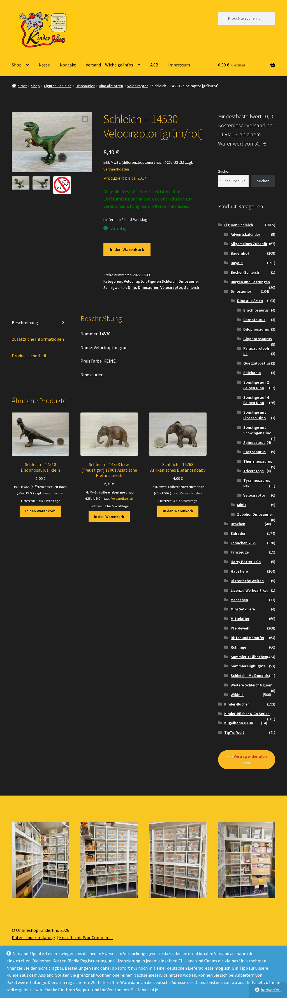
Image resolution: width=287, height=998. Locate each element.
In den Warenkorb (127, 249)
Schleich (191, 287)
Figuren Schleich (57, 85)
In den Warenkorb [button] (40, 510)
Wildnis (237, 694)
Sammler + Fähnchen (249, 656)
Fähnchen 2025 (243, 542)
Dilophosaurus (256, 329)
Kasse (44, 65)
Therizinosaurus (257, 461)
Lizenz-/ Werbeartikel (249, 590)
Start (22, 85)
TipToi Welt (234, 732)
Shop (17, 65)
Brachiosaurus (256, 310)
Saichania (252, 372)
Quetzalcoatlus (257, 363)
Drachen (238, 523)
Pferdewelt (240, 628)
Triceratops (253, 470)
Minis (241, 504)
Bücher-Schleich (245, 272)
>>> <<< (246, 759)
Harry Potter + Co (246, 561)
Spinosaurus (254, 442)
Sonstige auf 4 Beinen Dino (256, 400)
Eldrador (238, 533)
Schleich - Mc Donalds (250, 675)
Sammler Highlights (248, 666)
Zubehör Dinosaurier (255, 514)
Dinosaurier (85, 85)
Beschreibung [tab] (25, 322)
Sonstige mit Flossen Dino (254, 415)
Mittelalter (240, 618)
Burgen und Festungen (250, 281)
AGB (154, 65)
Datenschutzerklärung (33, 937)
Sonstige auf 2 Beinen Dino (256, 385)
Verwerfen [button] (271, 989)
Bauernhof (240, 253)
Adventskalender (245, 234)
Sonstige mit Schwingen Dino (257, 430)
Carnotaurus (254, 319)
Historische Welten (247, 580)
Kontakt (68, 65)
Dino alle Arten (111, 85)
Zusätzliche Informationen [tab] (38, 339)
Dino (132, 287)
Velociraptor (137, 85)
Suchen (224, 171)
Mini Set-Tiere (243, 609)
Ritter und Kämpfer (247, 637)
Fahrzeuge (240, 552)
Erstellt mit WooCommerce (86, 937)
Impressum (179, 65)
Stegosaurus (254, 451)
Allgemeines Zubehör (249, 243)
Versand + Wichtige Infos (109, 65)
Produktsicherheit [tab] (29, 355)
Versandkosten (116, 169)
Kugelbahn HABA (238, 722)
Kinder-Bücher (236, 704)
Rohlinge (238, 647)
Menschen (239, 599)
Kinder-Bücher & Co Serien (247, 713)
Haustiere (239, 571)
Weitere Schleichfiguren (251, 685)
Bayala (237, 262)
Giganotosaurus (257, 338)
